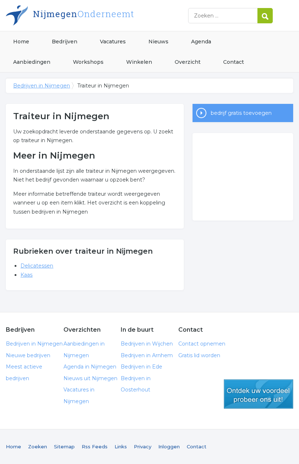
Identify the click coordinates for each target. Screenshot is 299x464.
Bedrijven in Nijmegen (97, 15)
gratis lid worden (258, 394)
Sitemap (64, 446)
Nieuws (158, 41)
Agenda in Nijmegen (89, 366)
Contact (233, 62)
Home (21, 41)
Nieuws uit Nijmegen (90, 378)
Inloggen (169, 446)
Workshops (88, 62)
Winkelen (139, 62)
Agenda (201, 41)
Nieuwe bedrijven (28, 355)
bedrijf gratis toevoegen (241, 113)
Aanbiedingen (31, 62)
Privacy (142, 446)
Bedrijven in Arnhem (147, 355)
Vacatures (113, 41)
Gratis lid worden (199, 355)
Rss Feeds (95, 446)
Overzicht (188, 62)
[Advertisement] (243, 176)
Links (120, 446)
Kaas (26, 275)
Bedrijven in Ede (141, 366)
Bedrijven (64, 41)
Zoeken (37, 446)
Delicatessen (36, 265)
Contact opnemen (201, 343)
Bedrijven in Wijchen (147, 343)
